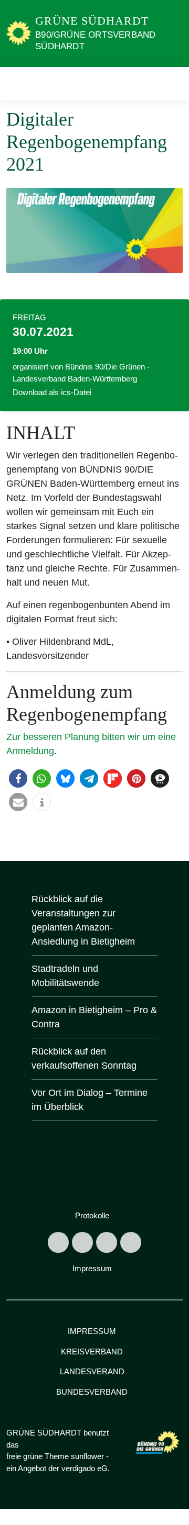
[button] (18, 778)
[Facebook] (82, 1242)
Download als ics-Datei (52, 392)
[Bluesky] (58, 1242)
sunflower (87, 1456)
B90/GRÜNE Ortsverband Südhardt (95, 40)
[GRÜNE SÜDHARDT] (18, 33)
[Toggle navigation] (171, 83)
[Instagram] (106, 1242)
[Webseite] (130, 1242)
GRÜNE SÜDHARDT (92, 20)
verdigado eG (84, 1468)
